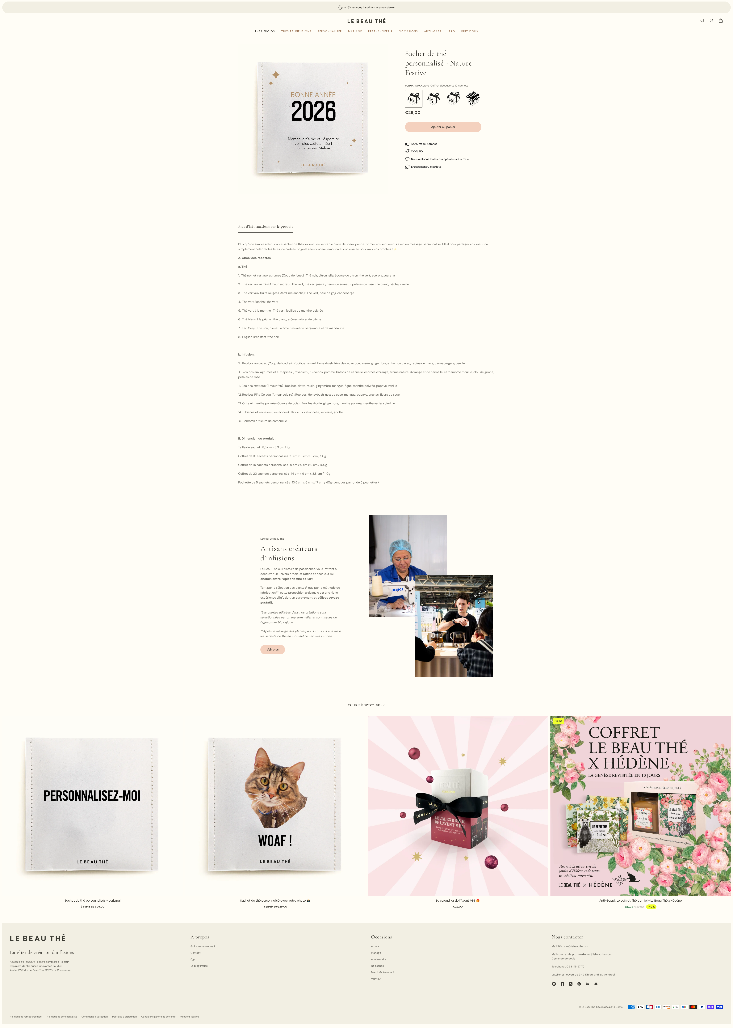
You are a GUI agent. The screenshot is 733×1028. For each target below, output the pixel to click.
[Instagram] (554, 984)
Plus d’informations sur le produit (265, 226)
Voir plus (273, 649)
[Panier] (720, 20)
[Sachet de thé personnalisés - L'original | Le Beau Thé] (92, 806)
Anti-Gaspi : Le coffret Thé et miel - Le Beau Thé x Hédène (640, 901)
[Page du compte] (711, 20)
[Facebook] (562, 984)
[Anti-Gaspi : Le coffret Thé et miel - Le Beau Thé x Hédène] (640, 806)
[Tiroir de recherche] (702, 20)
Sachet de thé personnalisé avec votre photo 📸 (275, 901)
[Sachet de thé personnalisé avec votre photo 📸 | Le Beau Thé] (275, 806)
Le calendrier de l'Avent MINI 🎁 (458, 901)
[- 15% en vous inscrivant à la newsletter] (366, 7)
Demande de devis (563, 958)
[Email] (596, 984)
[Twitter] (571, 984)
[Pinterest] (579, 984)
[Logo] (366, 20)
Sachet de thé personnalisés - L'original (92, 901)
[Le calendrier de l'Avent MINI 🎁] (458, 806)
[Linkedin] (587, 984)
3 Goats (618, 1007)
